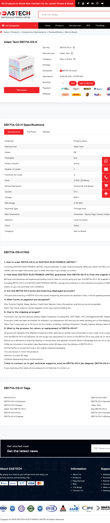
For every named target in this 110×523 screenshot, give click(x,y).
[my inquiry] (106, 185)
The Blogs (100, 25)
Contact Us (78, 490)
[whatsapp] (106, 161)
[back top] (106, 194)
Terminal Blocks (55, 32)
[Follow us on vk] (102, 3)
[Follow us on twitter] (88, 3)
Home (47, 25)
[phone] (106, 177)
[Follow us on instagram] (97, 3)
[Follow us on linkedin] (93, 3)
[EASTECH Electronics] (15, 14)
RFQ (88, 25)
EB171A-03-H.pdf (69, 70)
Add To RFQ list (86, 83)
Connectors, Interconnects (34, 32)
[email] (106, 169)
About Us (77, 474)
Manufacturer (75, 25)
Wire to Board (71, 32)
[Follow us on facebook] (78, 3)
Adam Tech (65, 53)
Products (60, 25)
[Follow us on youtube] (83, 3)
